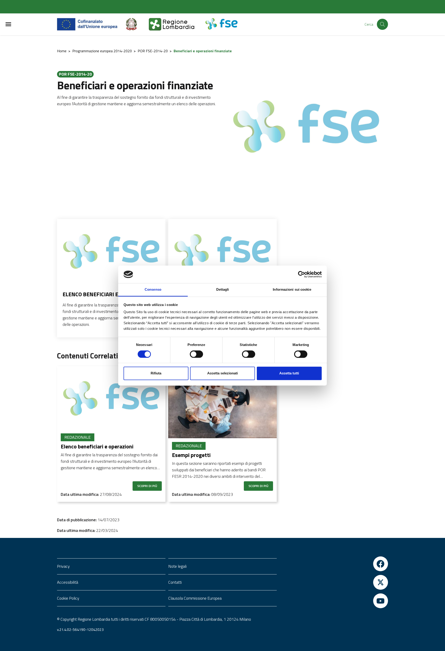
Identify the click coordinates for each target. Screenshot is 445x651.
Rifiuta (156, 373)
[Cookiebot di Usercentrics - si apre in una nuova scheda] (301, 274)
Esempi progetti (191, 455)
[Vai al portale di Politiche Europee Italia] (136, 24)
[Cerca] (382, 24)
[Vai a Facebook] (334, 564)
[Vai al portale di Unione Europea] (90, 24)
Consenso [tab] (153, 290)
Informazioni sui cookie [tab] (292, 290)
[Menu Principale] (8, 24)
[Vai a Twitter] (334, 582)
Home (62, 51)
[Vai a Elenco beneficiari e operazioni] (111, 398)
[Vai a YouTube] (334, 601)
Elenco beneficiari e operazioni (106, 294)
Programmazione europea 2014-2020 (102, 51)
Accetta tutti (289, 373)
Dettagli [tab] (222, 290)
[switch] (196, 354)
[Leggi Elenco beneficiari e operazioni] (111, 251)
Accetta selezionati (222, 373)
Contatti (175, 582)
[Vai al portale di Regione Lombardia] (177, 24)
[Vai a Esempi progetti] (222, 402)
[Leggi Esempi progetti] (222, 251)
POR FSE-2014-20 (153, 51)
